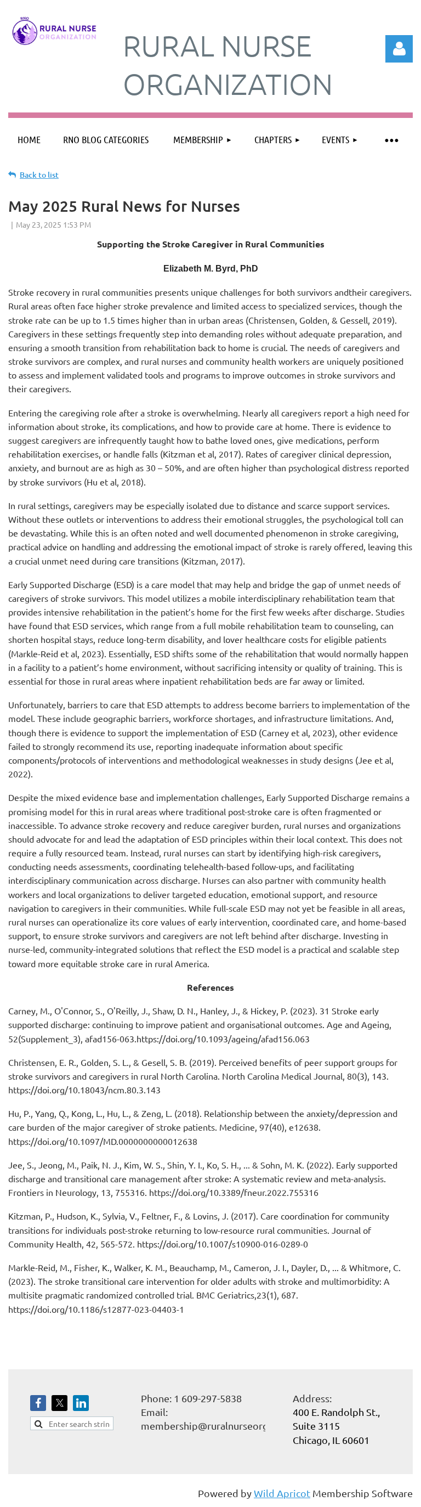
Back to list (39, 175)
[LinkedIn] (81, 1403)
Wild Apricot (282, 1493)
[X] (59, 1403)
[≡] (391, 139)
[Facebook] (38, 1403)
